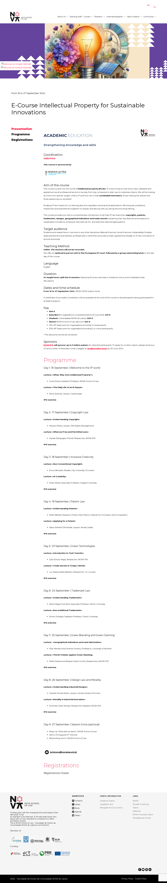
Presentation (21, 129)
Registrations (22, 140)
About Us (62, 17)
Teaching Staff (76, 17)
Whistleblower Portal (142, 818)
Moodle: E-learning (141, 804)
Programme (20, 134)
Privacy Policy (127, 879)
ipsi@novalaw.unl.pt (97, 348)
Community (148, 17)
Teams (135, 808)
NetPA (136, 801)
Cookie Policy (140, 879)
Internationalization (114, 17)
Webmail (136, 811)
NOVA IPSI (48, 345)
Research (98, 17)
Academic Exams (107, 801)
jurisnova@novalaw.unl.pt (63, 752)
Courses (87, 17)
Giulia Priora (49, 158)
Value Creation (133, 17)
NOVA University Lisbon (143, 814)
